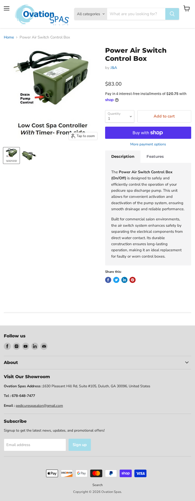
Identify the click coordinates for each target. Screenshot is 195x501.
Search (97, 485)
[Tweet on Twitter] (116, 280)
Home (9, 37)
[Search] (172, 14)
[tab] (122, 156)
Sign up (80, 445)
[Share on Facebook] (108, 280)
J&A (113, 67)
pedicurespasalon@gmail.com (39, 405)
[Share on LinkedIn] (124, 280)
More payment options (148, 144)
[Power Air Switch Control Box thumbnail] (11, 155)
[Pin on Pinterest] (132, 280)
